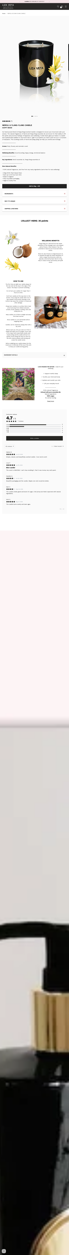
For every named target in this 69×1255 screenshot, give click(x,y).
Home (3, 13)
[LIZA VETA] (8, 6)
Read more (50, 401)
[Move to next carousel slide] (65, 524)
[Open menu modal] (66, 6)
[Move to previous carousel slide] (61, 524)
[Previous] (20, 1)
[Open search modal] (58, 6)
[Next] (49, 1)
